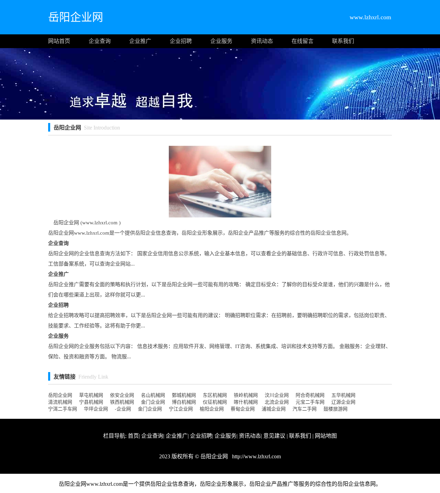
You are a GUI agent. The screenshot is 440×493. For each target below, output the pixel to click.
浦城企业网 (274, 409)
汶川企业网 (277, 395)
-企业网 (123, 409)
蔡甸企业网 (243, 409)
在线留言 (303, 41)
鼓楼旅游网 (335, 409)
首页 (133, 436)
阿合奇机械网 (310, 395)
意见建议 (274, 436)
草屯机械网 (91, 395)
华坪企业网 (96, 409)
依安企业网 (122, 395)
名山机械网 (153, 395)
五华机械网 (343, 395)
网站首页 (59, 41)
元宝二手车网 (310, 402)
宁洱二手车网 (62, 409)
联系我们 (343, 41)
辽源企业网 (343, 402)
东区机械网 (215, 395)
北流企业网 (277, 402)
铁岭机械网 (246, 395)
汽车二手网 (305, 409)
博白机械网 (184, 402)
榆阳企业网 (212, 409)
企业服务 (221, 41)
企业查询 (100, 41)
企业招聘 (181, 41)
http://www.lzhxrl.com (256, 456)
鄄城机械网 (184, 395)
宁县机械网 (91, 402)
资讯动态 (262, 41)
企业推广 (140, 41)
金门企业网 (153, 402)
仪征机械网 (215, 402)
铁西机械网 (122, 402)
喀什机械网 (246, 402)
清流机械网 (60, 402)
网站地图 (326, 436)
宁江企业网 (181, 409)
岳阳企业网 (60, 395)
